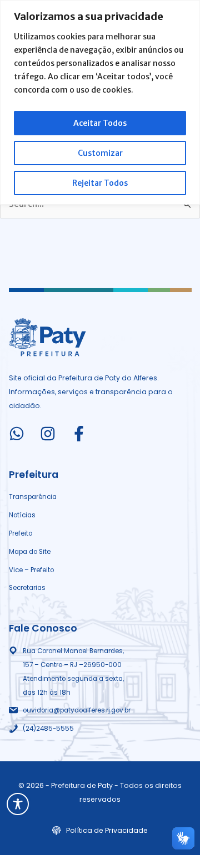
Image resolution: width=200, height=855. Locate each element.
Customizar (100, 153)
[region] (100, 102)
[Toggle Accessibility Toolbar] (18, 804)
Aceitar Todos (100, 123)
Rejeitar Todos (100, 183)
